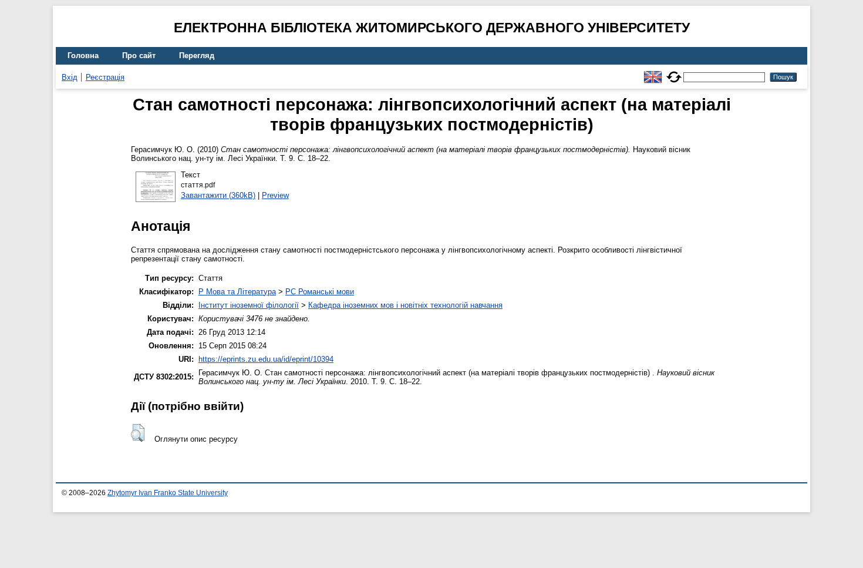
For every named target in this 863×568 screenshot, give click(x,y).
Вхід (69, 77)
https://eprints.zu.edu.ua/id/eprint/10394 (265, 359)
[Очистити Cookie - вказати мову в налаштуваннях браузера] (674, 72)
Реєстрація (105, 77)
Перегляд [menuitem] (196, 55)
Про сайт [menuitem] (139, 55)
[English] (652, 72)
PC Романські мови (319, 291)
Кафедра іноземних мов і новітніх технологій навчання (405, 305)
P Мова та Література (237, 291)
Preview (275, 195)
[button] (137, 433)
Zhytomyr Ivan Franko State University (167, 492)
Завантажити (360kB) (218, 195)
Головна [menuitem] (83, 55)
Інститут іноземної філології (248, 305)
